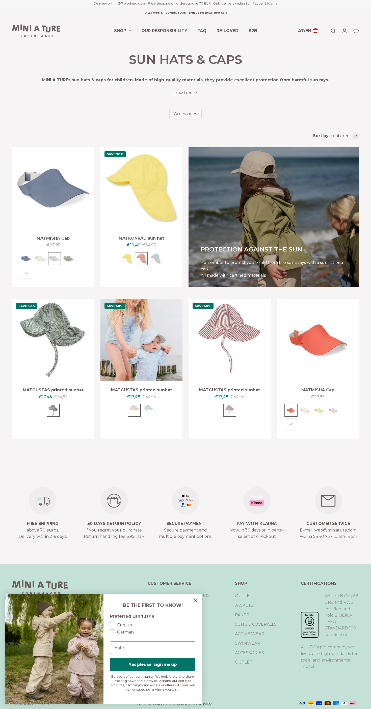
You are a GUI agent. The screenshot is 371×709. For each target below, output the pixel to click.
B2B (253, 30)
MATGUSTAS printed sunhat (53, 390)
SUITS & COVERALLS (256, 624)
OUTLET (243, 595)
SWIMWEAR (247, 643)
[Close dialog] (195, 600)
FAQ (201, 30)
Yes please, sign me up (153, 664)
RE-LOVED (227, 30)
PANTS (242, 615)
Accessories (185, 113)
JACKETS (244, 605)
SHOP (120, 30)
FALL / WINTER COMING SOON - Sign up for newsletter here (185, 12)
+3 (26, 272)
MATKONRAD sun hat (141, 238)
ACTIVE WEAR (249, 633)
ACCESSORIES (249, 652)
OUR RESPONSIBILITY (164, 30)
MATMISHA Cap (53, 238)
